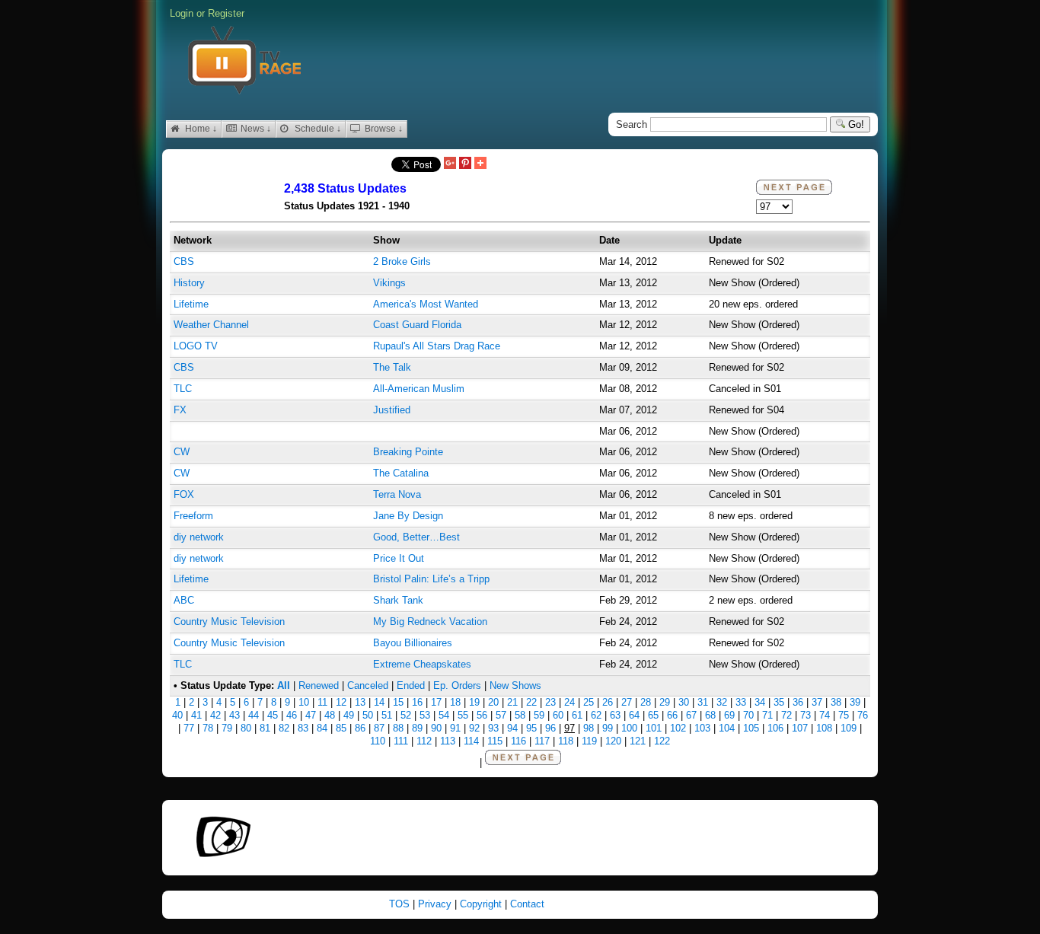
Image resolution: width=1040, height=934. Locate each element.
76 (862, 715)
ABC (184, 600)
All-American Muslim (418, 388)
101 (654, 728)
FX (180, 410)
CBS (184, 261)
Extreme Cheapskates (422, 664)
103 (702, 728)
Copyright (482, 904)
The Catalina (401, 473)
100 (629, 728)
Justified (391, 410)
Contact (527, 904)
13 (360, 702)
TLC (183, 388)
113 (447, 741)
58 (520, 715)
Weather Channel (211, 324)
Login (181, 13)
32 (721, 702)
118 (565, 741)
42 (215, 715)
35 (779, 702)
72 (786, 715)
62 (596, 715)
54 (444, 715)
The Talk (392, 367)
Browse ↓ (382, 128)
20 (493, 702)
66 (672, 715)
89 (417, 728)
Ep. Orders (457, 685)
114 (471, 741)
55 (463, 715)
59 (539, 715)
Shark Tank (398, 600)
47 (310, 715)
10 (303, 702)
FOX (184, 494)
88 (398, 728)
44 (253, 715)
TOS (401, 904)
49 (348, 715)
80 (246, 728)
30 (683, 702)
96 (550, 728)
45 (272, 715)
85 (341, 728)
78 (208, 728)
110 (377, 741)
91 (455, 728)
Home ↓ (200, 128)
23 (550, 702)
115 (494, 741)
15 (398, 702)
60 (558, 715)
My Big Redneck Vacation (430, 621)
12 (341, 702)
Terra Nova (397, 494)
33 (740, 702)
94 (512, 728)
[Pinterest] (465, 164)
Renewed (318, 685)
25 (588, 702)
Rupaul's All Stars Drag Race (436, 346)
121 (638, 741)
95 (531, 728)
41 (196, 715)
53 (425, 715)
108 (824, 728)
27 (626, 702)
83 (303, 728)
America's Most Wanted (425, 304)
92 (474, 728)
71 (767, 715)
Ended (411, 685)
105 (751, 728)
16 (417, 702)
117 (542, 741)
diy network (199, 537)
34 (759, 702)
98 (588, 728)
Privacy (436, 904)
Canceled (367, 685)
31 (702, 702)
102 (678, 728)
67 (691, 715)
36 (798, 702)
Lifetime (191, 304)
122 (662, 741)
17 (436, 702)
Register (226, 13)
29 (664, 702)
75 (843, 715)
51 (386, 715)
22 (531, 702)
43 (234, 715)
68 (710, 715)
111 (401, 741)
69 (729, 715)
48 (329, 715)
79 (227, 728)
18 (455, 702)
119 (589, 741)
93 (493, 728)
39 (855, 702)
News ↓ (254, 128)
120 (613, 741)
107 (800, 728)
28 (645, 702)
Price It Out (398, 558)
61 (577, 715)
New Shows (515, 685)
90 (436, 728)
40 (177, 715)
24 (569, 702)
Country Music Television (229, 621)
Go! (854, 124)
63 (615, 715)
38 (836, 702)
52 (405, 715)
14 (379, 702)
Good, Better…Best (416, 537)
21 (512, 702)
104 (727, 728)
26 (607, 702)
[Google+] (450, 164)
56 (482, 715)
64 (634, 715)
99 (607, 728)
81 (265, 728)
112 (424, 741)
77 (188, 728)
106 (775, 728)
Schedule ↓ (316, 128)
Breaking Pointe (408, 451)
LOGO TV (196, 346)
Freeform (193, 515)
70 (748, 715)
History (189, 282)
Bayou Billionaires (412, 643)
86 (360, 728)
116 (518, 741)
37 (817, 702)
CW (182, 451)
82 (284, 728)
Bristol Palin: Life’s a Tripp (431, 579)
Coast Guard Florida (417, 324)
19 (474, 702)
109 (849, 728)
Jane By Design (408, 515)
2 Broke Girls (402, 261)
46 (291, 715)
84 (322, 728)
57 (501, 715)
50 (367, 715)
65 (653, 715)
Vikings (389, 282)
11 (322, 702)
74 (824, 715)
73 (805, 715)
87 (379, 728)
